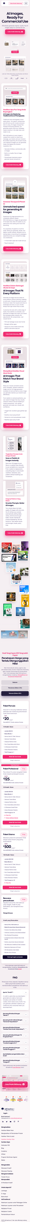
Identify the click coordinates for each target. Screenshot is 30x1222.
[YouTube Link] (10, 1121)
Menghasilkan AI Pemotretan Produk (12, 1133)
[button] (15, 727)
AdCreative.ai (24, 985)
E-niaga (3, 1193)
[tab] (15, 682)
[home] (3, 3)
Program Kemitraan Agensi (9, 1157)
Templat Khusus (5, 1177)
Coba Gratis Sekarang (16, 3)
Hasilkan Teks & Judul (7, 1136)
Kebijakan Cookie (6, 1211)
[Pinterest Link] (18, 1121)
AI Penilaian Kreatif (6, 1182)
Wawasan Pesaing (6, 1171)
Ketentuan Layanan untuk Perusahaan (12, 1205)
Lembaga (4, 1190)
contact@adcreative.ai (16, 1118)
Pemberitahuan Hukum (8, 1214)
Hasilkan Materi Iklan (7, 1130)
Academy (4, 1151)
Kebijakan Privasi (6, 1208)
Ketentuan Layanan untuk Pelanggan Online (14, 1202)
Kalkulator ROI (5, 1145)
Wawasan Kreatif (6, 1168)
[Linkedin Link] (2, 1121)
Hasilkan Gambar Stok (7, 1139)
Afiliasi (3, 1154)
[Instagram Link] (14, 1121)
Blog (2, 1148)
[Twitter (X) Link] (6, 1121)
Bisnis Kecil (4, 1196)
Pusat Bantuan (16, 1067)
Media (3, 1160)
